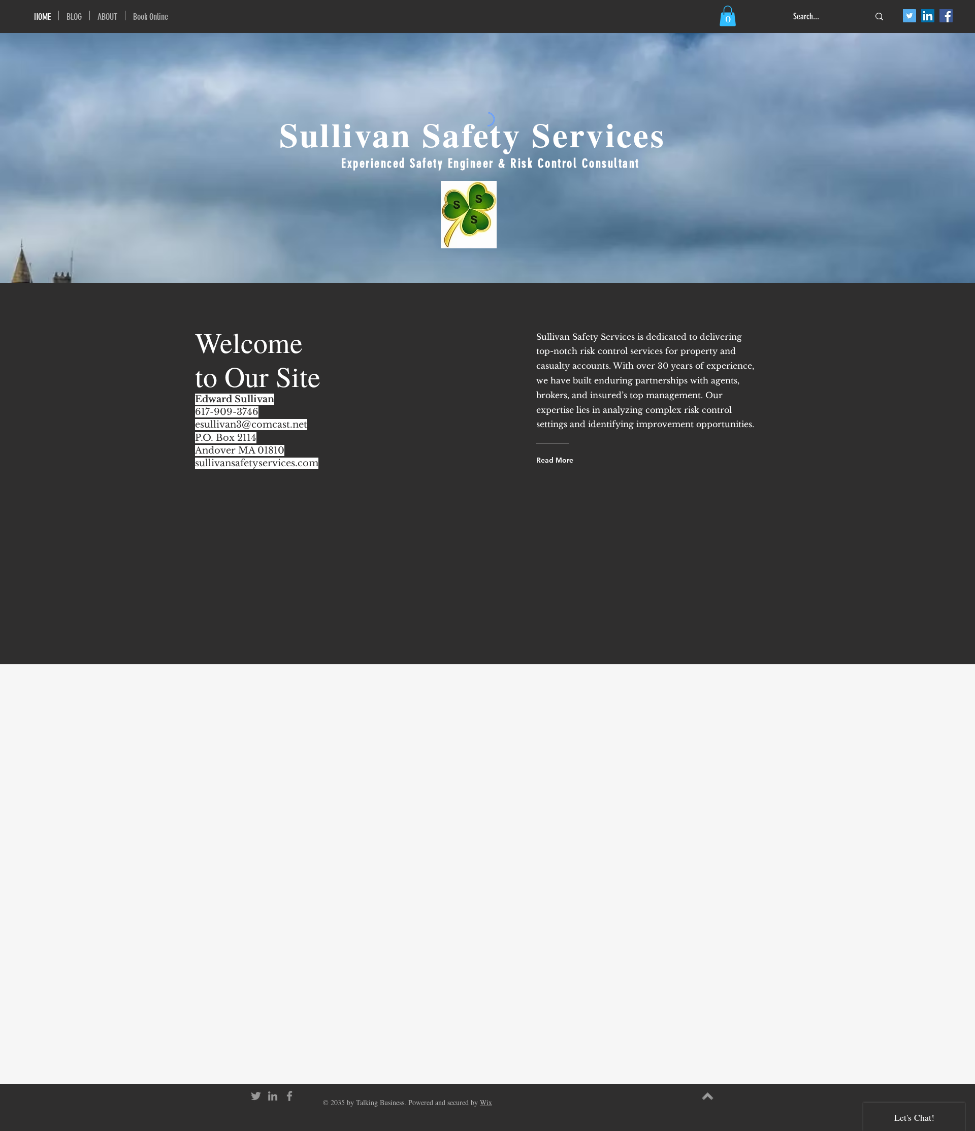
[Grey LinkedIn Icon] (272, 1096)
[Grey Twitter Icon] (256, 1096)
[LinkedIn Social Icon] (927, 15)
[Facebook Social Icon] (946, 15)
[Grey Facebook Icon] (289, 1096)
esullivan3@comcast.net (251, 424)
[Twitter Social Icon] (909, 15)
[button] (727, 16)
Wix (486, 1102)
